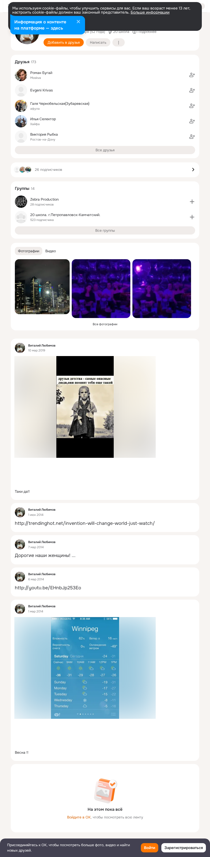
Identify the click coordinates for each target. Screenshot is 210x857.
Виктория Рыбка (44, 134)
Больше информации (150, 12)
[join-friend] (192, 75)
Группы (22, 188)
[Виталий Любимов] (20, 348)
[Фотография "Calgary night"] (42, 286)
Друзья (22, 61)
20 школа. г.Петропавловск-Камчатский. (65, 214)
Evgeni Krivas (41, 90)
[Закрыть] (78, 22)
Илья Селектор (43, 119)
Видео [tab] (50, 251)
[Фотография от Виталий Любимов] (101, 288)
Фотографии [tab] (28, 251)
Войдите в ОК (79, 817)
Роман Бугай (41, 72)
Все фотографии (105, 324)
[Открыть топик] (105, 491)
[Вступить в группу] (192, 202)
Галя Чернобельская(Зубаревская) (59, 103)
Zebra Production (44, 199)
